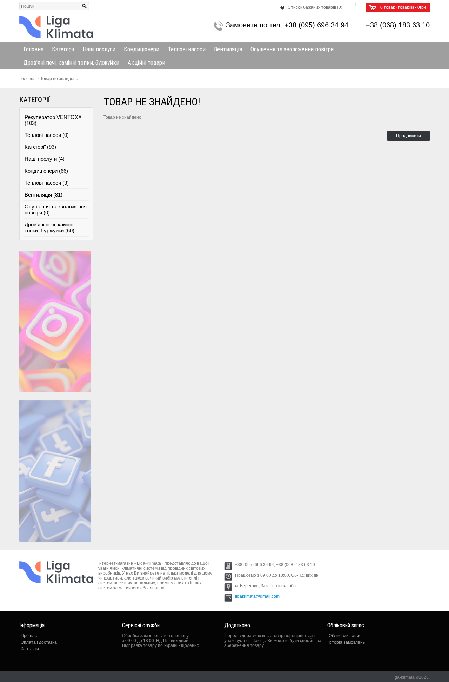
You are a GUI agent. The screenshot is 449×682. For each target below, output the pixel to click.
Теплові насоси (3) (47, 183)
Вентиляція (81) (43, 195)
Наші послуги (99, 49)
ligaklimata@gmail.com (257, 596)
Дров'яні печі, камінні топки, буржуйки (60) (49, 227)
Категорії (63, 49)
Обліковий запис (345, 635)
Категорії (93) (40, 147)
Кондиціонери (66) (46, 171)
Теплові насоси (187, 49)
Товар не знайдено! (59, 78)
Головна (33, 49)
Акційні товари (146, 62)
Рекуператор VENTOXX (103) (53, 120)
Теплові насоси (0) (47, 135)
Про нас (29, 635)
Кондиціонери (141, 49)
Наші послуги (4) (45, 159)
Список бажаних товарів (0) (315, 7)
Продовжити (408, 135)
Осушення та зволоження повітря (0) (56, 210)
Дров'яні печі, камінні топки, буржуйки (71, 62)
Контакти (30, 649)
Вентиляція (228, 49)
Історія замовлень (347, 642)
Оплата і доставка (39, 642)
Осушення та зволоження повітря (292, 49)
